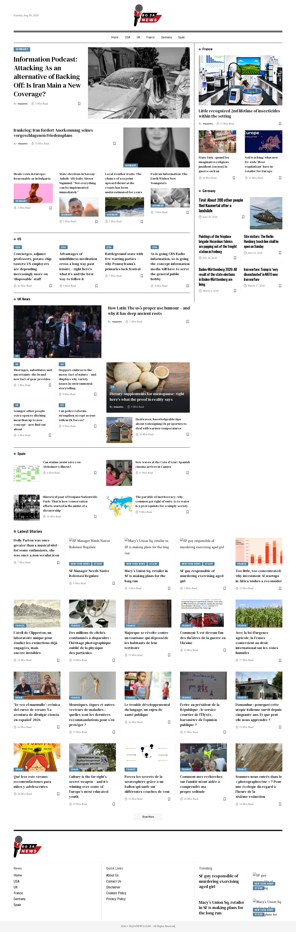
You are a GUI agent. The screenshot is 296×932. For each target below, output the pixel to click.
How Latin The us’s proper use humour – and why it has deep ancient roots (149, 310)
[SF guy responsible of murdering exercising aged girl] (203, 552)
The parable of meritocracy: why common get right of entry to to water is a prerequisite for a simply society (162, 501)
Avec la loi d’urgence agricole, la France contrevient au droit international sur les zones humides (257, 642)
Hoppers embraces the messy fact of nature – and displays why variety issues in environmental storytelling (77, 379)
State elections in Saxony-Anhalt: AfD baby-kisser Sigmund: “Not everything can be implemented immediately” (77, 183)
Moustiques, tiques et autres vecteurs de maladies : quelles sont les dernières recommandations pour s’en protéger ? (92, 714)
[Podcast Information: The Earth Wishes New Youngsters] (170, 198)
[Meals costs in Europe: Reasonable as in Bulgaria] (33, 193)
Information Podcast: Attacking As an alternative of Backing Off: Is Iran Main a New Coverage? (47, 76)
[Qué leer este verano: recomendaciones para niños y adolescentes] (37, 757)
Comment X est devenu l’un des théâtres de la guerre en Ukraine (203, 637)
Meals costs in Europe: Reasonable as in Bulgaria (32, 176)
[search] (275, 15)
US (19, 239)
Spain (21, 454)
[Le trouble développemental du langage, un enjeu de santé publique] (148, 686)
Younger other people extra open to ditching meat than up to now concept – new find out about (30, 420)
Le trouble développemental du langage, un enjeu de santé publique (147, 709)
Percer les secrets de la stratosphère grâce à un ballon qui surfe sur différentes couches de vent (147, 784)
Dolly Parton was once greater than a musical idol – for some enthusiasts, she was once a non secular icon (36, 548)
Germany (22, 49)
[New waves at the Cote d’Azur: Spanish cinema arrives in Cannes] (119, 473)
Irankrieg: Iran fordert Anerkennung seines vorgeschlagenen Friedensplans (53, 132)
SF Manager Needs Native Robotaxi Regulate (89, 573)
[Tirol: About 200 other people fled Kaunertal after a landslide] (266, 213)
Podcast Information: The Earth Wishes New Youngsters (169, 178)
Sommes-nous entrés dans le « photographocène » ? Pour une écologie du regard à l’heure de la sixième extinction (259, 786)
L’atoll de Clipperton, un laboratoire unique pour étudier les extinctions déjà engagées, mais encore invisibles (35, 642)
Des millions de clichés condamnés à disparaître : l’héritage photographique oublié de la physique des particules (90, 642)
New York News (80, 563)
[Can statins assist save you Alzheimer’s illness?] (27, 473)
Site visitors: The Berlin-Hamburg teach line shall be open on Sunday (261, 241)
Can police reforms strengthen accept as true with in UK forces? (77, 415)
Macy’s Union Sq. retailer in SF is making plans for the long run (146, 575)
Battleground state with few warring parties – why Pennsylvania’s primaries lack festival (124, 261)
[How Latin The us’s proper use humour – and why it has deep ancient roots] (57, 331)
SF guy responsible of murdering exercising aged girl (201, 575)
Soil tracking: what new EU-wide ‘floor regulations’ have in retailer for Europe (261, 164)
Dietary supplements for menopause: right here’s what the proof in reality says (147, 396)
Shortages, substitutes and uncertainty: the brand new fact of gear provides (33, 374)
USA (17, 247)
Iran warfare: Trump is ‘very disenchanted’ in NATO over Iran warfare (261, 274)
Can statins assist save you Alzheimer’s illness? (62, 464)
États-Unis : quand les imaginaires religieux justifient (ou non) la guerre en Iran (214, 164)
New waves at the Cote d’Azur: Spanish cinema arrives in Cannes (162, 464)
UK (16, 356)
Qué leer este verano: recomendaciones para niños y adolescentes (32, 781)
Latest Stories (30, 531)
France (242, 563)
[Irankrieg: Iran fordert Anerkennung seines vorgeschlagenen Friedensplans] (156, 147)
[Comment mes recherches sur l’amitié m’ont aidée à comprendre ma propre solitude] (203, 757)
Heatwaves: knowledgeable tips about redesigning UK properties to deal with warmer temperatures (161, 423)
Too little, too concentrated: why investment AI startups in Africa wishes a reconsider (259, 575)
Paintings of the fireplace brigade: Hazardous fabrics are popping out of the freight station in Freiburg (218, 244)
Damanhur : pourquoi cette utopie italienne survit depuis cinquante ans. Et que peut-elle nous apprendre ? (259, 712)
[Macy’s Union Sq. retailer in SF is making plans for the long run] (148, 552)
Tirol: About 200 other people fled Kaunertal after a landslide (221, 204)
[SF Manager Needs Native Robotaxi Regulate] (92, 552)
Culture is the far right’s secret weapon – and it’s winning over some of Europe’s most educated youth (88, 786)
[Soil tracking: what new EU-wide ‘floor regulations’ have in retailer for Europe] (263, 141)
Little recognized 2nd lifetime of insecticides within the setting (239, 113)
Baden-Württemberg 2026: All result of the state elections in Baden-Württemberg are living (218, 277)
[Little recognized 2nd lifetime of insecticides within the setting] (240, 80)
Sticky (98, 563)
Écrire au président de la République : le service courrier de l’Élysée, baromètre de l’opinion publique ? (200, 714)
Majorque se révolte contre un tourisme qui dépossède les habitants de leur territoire (146, 640)
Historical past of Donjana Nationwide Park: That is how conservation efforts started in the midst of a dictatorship (70, 504)
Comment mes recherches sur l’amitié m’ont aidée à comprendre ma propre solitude (201, 784)
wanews (23, 104)
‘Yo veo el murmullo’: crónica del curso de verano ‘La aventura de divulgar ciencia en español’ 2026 (37, 712)
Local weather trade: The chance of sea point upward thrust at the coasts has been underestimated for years (123, 183)
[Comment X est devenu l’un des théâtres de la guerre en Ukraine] (203, 614)
